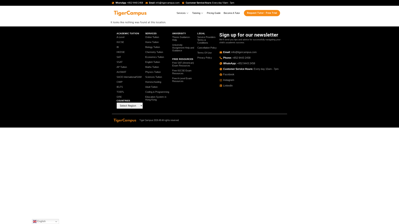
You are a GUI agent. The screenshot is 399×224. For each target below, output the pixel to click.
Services (181, 13)
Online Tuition (152, 37)
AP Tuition (122, 67)
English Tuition (152, 62)
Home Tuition (152, 42)
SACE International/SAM (129, 77)
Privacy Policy (204, 57)
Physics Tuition (153, 72)
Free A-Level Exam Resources (182, 79)
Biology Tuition (152, 47)
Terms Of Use (204, 52)
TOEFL (120, 92)
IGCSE (120, 42)
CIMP (120, 82)
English (41, 221)
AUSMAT (121, 72)
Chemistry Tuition (154, 52)
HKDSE (121, 52)
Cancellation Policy (207, 47)
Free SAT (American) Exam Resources (183, 64)
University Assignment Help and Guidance (183, 48)
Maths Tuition (152, 67)
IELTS (120, 87)
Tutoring (196, 13)
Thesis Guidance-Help (181, 38)
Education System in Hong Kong (155, 98)
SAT (119, 57)
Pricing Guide (214, 13)
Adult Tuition (151, 87)
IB (118, 47)
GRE (119, 97)
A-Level (120, 37)
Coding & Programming (157, 92)
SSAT (120, 62)
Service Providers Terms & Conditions (206, 40)
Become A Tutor (232, 13)
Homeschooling (153, 82)
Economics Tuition (154, 57)
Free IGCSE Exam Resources (182, 72)
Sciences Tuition (153, 77)
